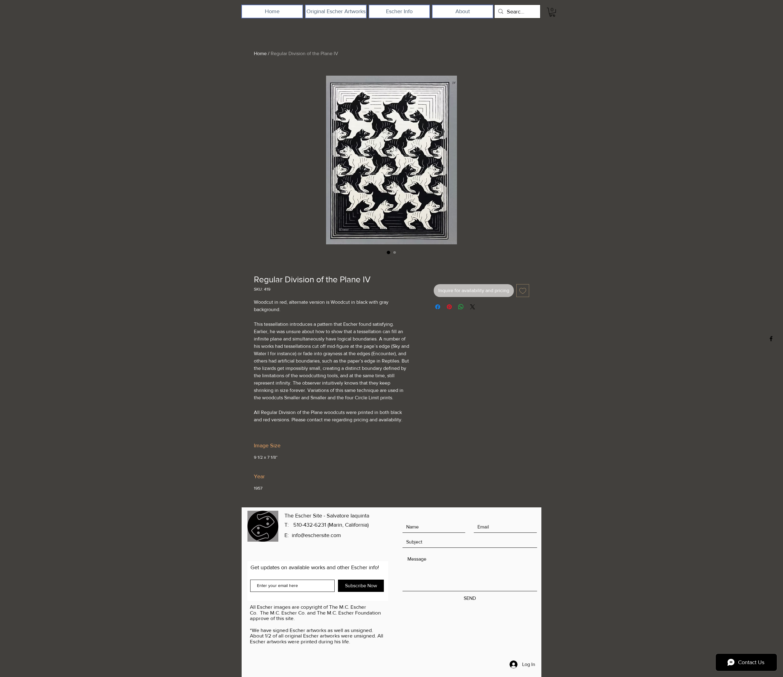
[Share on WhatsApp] (461, 306)
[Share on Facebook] (437, 306)
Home (260, 53)
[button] (552, 12)
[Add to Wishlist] (522, 290)
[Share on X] (472, 306)
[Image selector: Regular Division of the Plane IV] (388, 252)
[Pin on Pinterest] (449, 306)
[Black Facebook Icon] (771, 338)
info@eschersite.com (316, 535)
